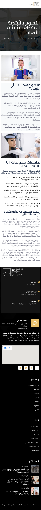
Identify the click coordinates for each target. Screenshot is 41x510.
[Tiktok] (20, 368)
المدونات (36, 405)
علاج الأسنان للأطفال (32, 442)
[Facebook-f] (37, 368)
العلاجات (36, 393)
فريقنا (37, 401)
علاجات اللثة (35, 438)
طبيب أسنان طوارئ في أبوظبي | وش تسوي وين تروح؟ (15, 471)
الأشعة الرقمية (34, 446)
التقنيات (36, 397)
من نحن (36, 389)
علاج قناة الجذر (34, 426)
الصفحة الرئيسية (33, 385)
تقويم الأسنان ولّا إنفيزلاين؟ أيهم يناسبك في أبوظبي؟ (17, 492)
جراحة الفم (35, 430)
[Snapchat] (26, 368)
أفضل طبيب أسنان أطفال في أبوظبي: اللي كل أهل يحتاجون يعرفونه (18, 482)
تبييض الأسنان (34, 434)
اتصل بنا (36, 409)
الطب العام (35, 450)
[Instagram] (31, 368)
